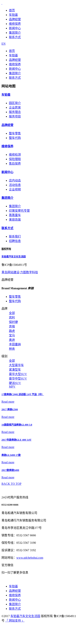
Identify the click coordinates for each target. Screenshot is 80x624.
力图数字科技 (29, 272)
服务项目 (15, 116)
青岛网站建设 (10, 272)
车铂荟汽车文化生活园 (13, 256)
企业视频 (15, 189)
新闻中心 (15, 28)
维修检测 (15, 154)
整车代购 (15, 137)
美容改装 (15, 219)
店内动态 (15, 180)
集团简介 (15, 32)
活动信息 (15, 185)
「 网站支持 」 (15, 620)
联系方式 (15, 37)
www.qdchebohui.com (29, 557)
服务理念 (15, 112)
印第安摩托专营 (19, 210)
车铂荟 (13, 14)
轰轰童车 (15, 215)
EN (3, 43)
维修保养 (15, 23)
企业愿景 (15, 107)
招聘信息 (15, 241)
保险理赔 (15, 159)
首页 (12, 10)
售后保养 (15, 163)
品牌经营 (15, 19)
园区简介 (15, 103)
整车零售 (15, 133)
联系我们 (15, 236)
